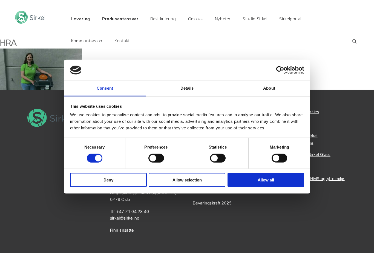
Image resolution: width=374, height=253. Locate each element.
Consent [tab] (105, 88)
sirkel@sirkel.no (124, 218)
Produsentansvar (120, 19)
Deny (108, 180)
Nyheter (223, 19)
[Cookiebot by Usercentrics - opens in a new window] (280, 70)
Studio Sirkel (255, 19)
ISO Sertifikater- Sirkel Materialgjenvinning (296, 139)
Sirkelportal (290, 19)
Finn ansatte (122, 230)
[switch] (156, 157)
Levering (80, 19)
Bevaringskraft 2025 (212, 203)
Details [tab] (187, 88)
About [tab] (269, 88)
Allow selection (187, 180)
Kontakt (122, 41)
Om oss (195, 19)
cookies (311, 112)
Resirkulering (163, 19)
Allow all (266, 180)
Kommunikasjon (86, 41)
